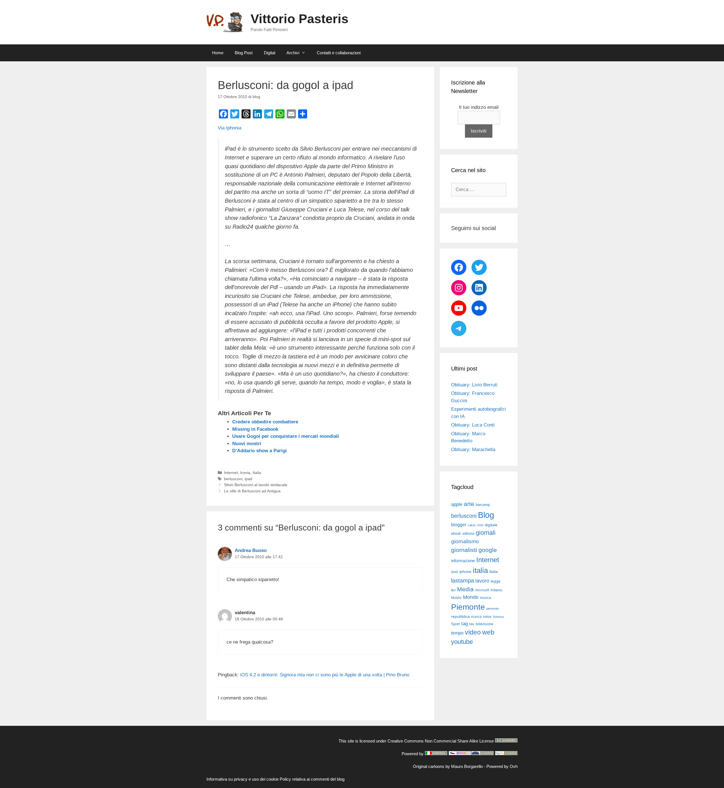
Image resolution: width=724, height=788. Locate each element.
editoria (468, 534)
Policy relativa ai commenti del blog (312, 779)
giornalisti (464, 550)
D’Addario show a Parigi (259, 450)
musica (485, 598)
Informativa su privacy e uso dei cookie (242, 779)
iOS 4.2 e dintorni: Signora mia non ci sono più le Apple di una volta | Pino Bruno (324, 674)
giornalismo (465, 541)
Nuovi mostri (246, 443)
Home (217, 52)
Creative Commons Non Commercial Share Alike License (440, 741)
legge (496, 581)
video (473, 632)
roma (487, 616)
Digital (269, 52)
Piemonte (468, 607)
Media (465, 589)
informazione (463, 560)
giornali (485, 532)
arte (469, 504)
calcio (472, 525)
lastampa (462, 580)
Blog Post (244, 52)
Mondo (471, 597)
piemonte (492, 608)
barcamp (483, 505)
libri (453, 590)
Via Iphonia (229, 128)
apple (456, 504)
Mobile (456, 598)
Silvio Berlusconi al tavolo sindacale (255, 484)
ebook (456, 533)
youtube (462, 641)
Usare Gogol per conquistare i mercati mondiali (285, 436)
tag (464, 623)
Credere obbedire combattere (265, 422)
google (488, 550)
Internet (231, 472)
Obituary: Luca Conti (473, 425)
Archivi (292, 52)
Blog (486, 514)
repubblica (460, 616)
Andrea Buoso (251, 550)
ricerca (476, 617)
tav (471, 624)
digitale (491, 525)
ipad (248, 479)
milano (496, 590)
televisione (484, 624)
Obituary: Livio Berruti (474, 384)
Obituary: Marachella (473, 449)
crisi (480, 525)
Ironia (245, 472)
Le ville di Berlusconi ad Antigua (252, 491)
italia (480, 570)
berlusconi (233, 479)
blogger (458, 524)
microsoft (482, 590)
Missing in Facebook (255, 429)
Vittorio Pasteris (299, 19)
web (488, 632)
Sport (455, 624)
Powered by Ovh (502, 766)
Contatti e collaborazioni (339, 52)
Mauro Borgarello (467, 766)
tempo (457, 632)
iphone (465, 572)
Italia (257, 472)
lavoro (482, 581)
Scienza (498, 616)
